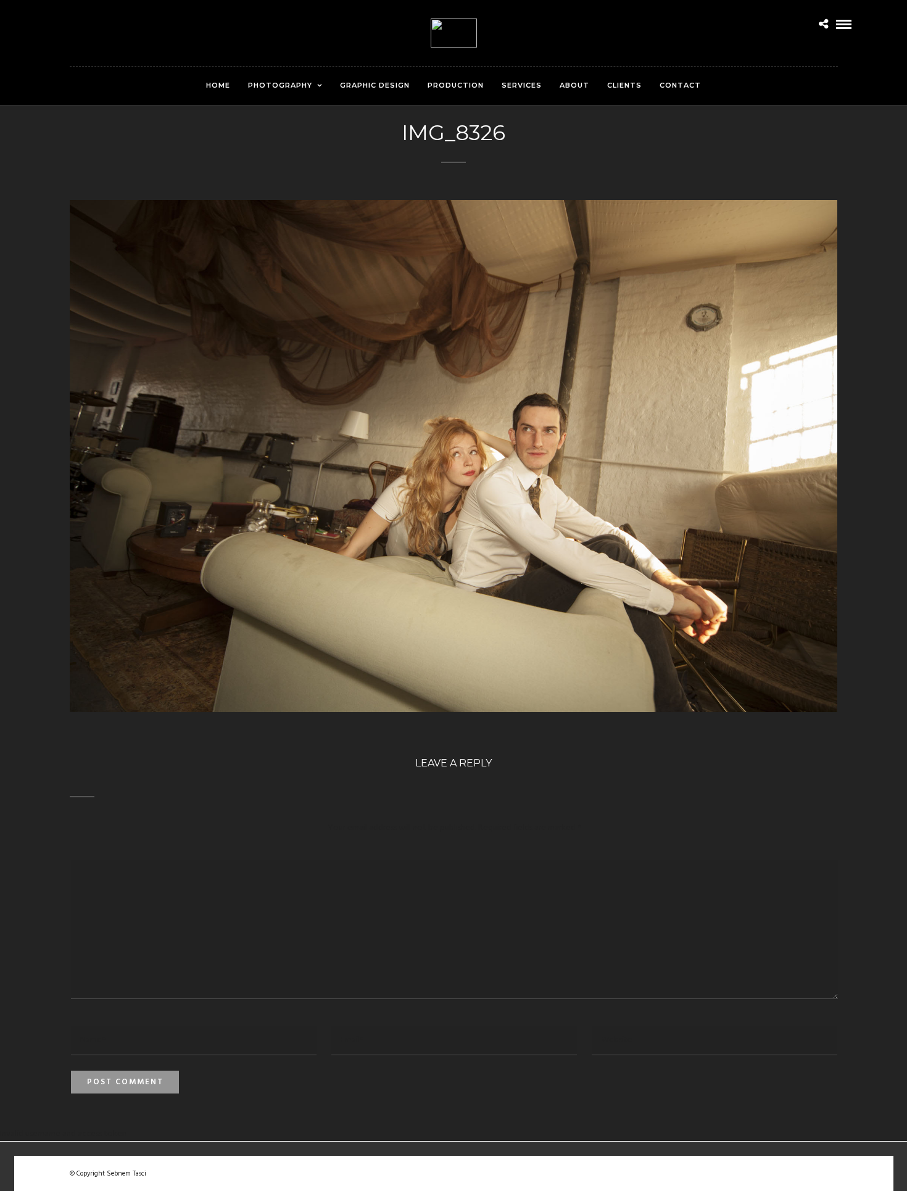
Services (522, 85)
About (574, 85)
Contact (680, 85)
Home (218, 85)
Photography (280, 85)
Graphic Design (375, 85)
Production (456, 85)
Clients (624, 85)
